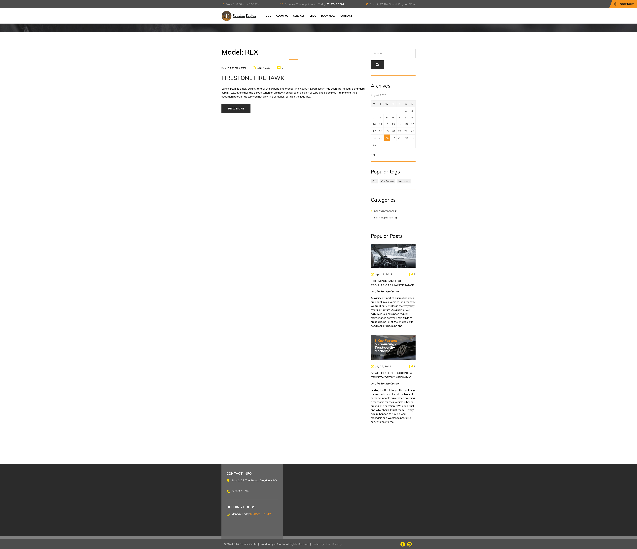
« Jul (373, 154)
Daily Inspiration (383, 217)
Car (374, 181)
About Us (282, 15)
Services (299, 15)
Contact (346, 15)
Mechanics (404, 181)
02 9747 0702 (335, 4)
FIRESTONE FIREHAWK (252, 77)
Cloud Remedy (333, 544)
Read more (236, 108)
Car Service (387, 181)
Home (267, 15)
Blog (313, 15)
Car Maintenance (384, 210)
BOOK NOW (328, 15)
